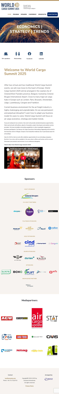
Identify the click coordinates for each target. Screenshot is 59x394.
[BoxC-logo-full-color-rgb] (18, 272)
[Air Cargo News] (22, 318)
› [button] (2, 30)
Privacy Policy (30, 386)
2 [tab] (49, 40)
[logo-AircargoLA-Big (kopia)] (6, 350)
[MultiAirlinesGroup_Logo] (41, 271)
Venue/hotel (42, 14)
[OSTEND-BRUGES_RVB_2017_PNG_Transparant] (29, 196)
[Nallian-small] (53, 228)
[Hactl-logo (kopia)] (41, 228)
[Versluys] (53, 211)
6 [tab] (56, 40)
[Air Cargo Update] (37, 318)
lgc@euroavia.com (10, 378)
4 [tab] (53, 40)
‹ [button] (57, 30)
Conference (32, 14)
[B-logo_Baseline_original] (18, 243)
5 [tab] (55, 40)
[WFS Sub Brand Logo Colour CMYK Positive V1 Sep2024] (53, 271)
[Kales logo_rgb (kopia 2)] (41, 257)
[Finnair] (41, 243)
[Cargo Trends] (22, 337)
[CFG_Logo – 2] (6, 337)
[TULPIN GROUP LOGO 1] (29, 211)
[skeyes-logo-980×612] (18, 211)
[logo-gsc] (37, 350)
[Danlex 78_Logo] (29, 258)
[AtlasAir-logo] (18, 228)
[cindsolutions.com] (29, 243)
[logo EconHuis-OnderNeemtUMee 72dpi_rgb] (41, 211)
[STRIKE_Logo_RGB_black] (18, 258)
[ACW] (6, 318)
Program (16, 14)
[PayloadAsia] (22, 350)
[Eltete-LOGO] (6, 271)
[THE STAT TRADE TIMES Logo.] (52, 318)
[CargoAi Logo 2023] (53, 243)
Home (9, 14)
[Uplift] (29, 272)
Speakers (24, 14)
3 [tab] (51, 40)
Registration (52, 14)
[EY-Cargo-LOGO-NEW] (29, 228)
